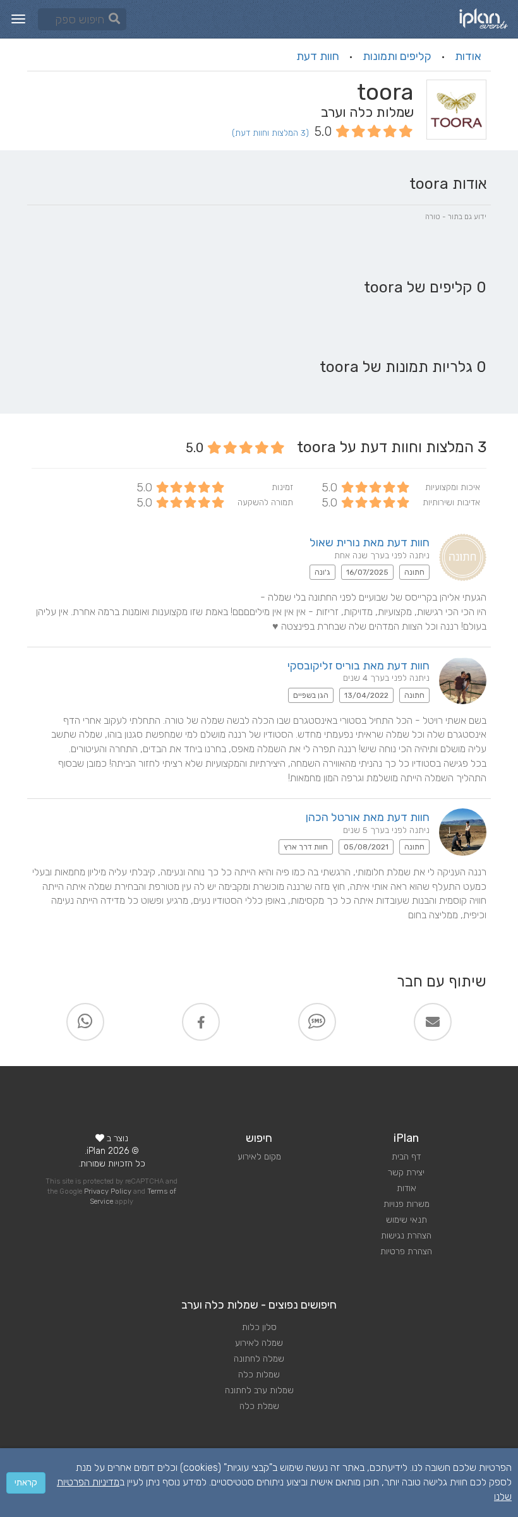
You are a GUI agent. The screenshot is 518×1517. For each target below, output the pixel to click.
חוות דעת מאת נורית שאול (370, 542)
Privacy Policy (107, 1191)
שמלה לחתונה (259, 1358)
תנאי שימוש (406, 1219)
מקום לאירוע (259, 1156)
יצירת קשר (406, 1172)
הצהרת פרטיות (406, 1251)
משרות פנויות (406, 1204)
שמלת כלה (259, 1406)
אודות (468, 56)
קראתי (26, 1482)
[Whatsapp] (85, 1022)
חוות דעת (317, 56)
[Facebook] (201, 1022)
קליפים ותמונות (397, 56)
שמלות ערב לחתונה (259, 1390)
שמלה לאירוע (259, 1343)
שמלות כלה (259, 1374)
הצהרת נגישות (406, 1235)
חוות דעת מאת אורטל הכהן (368, 817)
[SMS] (317, 1022)
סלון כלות (259, 1327)
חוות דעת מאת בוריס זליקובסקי (358, 666)
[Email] (433, 1022)
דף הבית (406, 1156)
